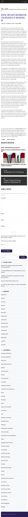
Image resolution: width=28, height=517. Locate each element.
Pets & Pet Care (4, 460)
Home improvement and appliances (8, 435)
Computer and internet (6, 385)
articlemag (18, 23)
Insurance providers (5, 446)
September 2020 (4, 334)
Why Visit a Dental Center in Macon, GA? (9, 281)
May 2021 (3, 305)
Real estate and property (6, 467)
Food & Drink (3, 410)
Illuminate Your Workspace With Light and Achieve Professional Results (11, 266)
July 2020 (3, 341)
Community (3, 382)
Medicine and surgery (5, 456)
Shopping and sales (5, 485)
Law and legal (4, 449)
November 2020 (4, 326)
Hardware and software (6, 417)
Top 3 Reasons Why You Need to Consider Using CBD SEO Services (13, 285)
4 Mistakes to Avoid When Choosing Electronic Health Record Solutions (12, 276)
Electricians (3, 399)
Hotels (2, 439)
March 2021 (3, 312)
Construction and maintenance (7, 389)
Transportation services (6, 492)
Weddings (3, 506)
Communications (4, 378)
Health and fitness (5, 421)
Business (3, 367)
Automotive (3, 360)
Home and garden (5, 431)
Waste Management (5, 503)
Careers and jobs (4, 371)
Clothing (2, 374)
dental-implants (11, 139)
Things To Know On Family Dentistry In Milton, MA (13, 150)
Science (2, 474)
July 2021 (3, 298)
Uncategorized (4, 499)
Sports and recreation (5, 489)
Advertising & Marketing (6, 353)
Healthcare (3, 424)
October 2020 (4, 330)
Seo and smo (4, 481)
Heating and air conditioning (7, 428)
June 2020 (3, 344)
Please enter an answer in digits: (8, 241)
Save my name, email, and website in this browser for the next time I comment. (13, 236)
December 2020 (4, 323)
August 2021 (3, 294)
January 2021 (4, 319)
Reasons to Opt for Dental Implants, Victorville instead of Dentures (13, 165)
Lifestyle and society (5, 453)
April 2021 (3, 309)
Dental (3, 139)
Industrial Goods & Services (7, 442)
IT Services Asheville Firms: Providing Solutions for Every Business (13, 271)
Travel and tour (4, 496)
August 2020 (3, 337)
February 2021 (4, 316)
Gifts (2, 414)
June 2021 (3, 301)
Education (3, 396)
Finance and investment (6, 407)
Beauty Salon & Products (6, 364)
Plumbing (3, 464)
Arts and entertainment (6, 357)
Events (2, 403)
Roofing (2, 471)
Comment (3, 198)
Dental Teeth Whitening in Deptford (10, 147)
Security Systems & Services (7, 478)
